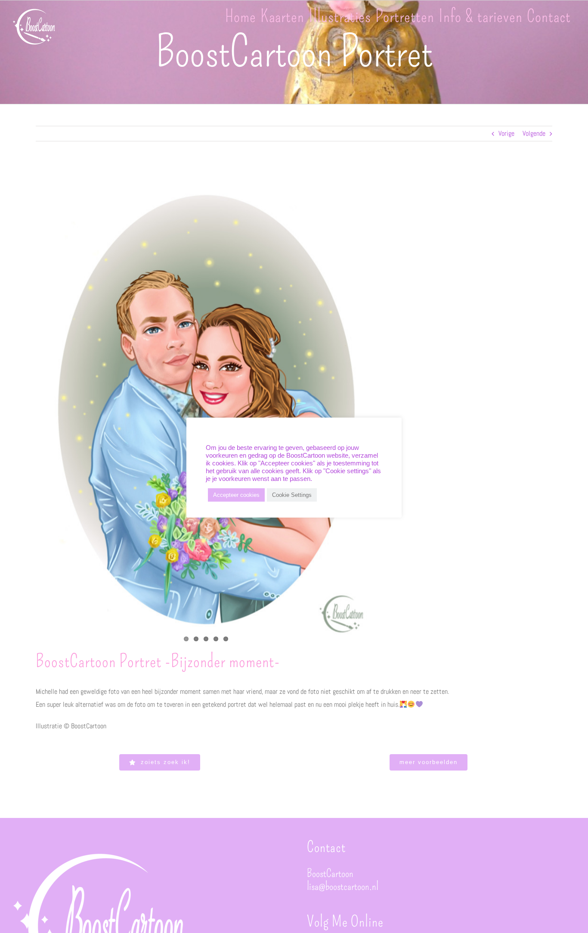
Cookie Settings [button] (292, 495)
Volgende (534, 133)
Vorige (506, 133)
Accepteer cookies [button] (236, 495)
